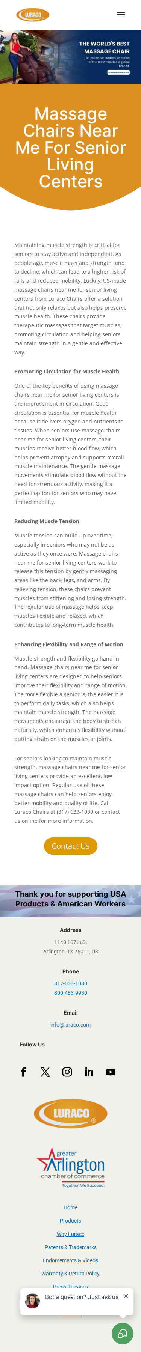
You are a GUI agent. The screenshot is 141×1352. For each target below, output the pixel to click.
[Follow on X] (45, 1072)
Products (70, 1221)
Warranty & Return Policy (70, 1274)
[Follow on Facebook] (23, 1072)
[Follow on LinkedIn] (89, 1072)
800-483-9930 (70, 993)
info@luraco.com (70, 1025)
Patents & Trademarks (71, 1247)
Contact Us (71, 846)
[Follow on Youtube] (111, 1072)
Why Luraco (71, 1234)
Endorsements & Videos (70, 1260)
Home (70, 1207)
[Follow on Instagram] (67, 1072)
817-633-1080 (70, 983)
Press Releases (70, 1287)
